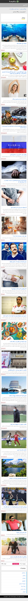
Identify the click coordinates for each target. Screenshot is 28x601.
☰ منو (25, 5)
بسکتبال (23, 573)
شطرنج (23, 581)
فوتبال (24, 592)
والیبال (24, 575)
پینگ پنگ (23, 586)
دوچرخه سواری (22, 584)
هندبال (23, 578)
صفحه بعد (15, 564)
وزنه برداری (23, 589)
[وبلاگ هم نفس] (14, 1)
